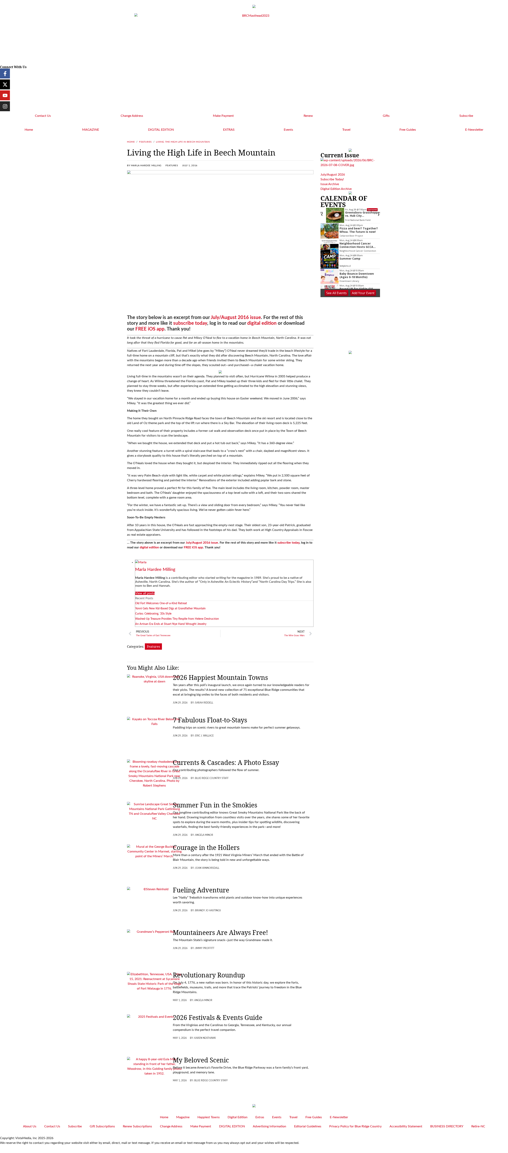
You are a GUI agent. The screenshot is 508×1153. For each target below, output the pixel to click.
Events (288, 129)
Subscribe (466, 115)
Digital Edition (237, 1117)
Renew (308, 115)
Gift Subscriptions (102, 1126)
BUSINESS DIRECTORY (446, 1126)
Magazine (183, 1117)
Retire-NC (478, 1126)
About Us (29, 1126)
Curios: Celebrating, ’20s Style (153, 613)
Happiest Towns (208, 1117)
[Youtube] (5, 95)
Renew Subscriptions (137, 1126)
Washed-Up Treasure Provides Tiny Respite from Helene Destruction (177, 619)
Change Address (132, 115)
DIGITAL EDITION (161, 129)
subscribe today (190, 323)
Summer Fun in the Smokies (215, 805)
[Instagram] (5, 106)
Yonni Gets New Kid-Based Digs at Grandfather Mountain (170, 608)
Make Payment (223, 115)
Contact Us (43, 115)
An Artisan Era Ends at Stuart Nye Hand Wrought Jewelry (170, 624)
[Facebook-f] (5, 73)
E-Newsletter (474, 129)
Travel (346, 129)
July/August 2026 (332, 174)
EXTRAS (229, 129)
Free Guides (407, 129)
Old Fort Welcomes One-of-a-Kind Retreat (161, 603)
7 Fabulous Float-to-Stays (210, 720)
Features (145, 142)
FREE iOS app (150, 329)
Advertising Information (269, 1126)
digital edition (262, 323)
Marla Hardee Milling (155, 569)
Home (29, 129)
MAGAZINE (90, 129)
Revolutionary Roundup (209, 975)
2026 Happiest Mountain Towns (220, 677)
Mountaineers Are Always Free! (220, 932)
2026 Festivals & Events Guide (217, 1017)
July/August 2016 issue (236, 317)
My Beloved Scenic (201, 1060)
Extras (259, 1117)
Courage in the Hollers (206, 847)
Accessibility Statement (406, 1126)
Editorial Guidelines (307, 1126)
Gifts (386, 115)
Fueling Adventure (201, 890)
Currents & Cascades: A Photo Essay (226, 762)
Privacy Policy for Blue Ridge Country (355, 1126)
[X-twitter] (5, 84)
